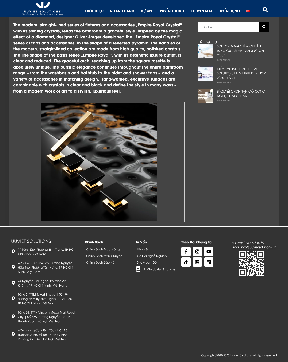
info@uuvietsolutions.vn (258, 247)
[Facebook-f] (186, 251)
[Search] (264, 27)
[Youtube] (208, 251)
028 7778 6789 (254, 242)
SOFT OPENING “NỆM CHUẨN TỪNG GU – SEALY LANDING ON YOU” (240, 50)
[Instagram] (197, 251)
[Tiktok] (186, 262)
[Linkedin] (208, 262)
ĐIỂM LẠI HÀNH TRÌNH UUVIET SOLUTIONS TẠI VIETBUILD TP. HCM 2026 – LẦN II (241, 72)
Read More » (224, 60)
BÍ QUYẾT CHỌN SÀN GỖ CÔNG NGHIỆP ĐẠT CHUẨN (241, 93)
